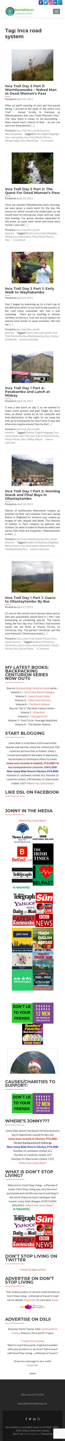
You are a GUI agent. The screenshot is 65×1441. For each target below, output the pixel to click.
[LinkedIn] (55, 2)
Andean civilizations (36, 542)
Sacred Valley (26, 648)
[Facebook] (40, 2)
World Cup (32, 140)
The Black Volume (39, 704)
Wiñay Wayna (34, 439)
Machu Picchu (42, 137)
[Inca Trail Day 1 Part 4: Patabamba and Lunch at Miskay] (32, 366)
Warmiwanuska (13, 133)
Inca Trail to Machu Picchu (44, 435)
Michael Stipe (12, 140)
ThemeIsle (46, 1433)
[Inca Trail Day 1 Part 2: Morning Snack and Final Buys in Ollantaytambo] (32, 469)
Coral (36, 233)
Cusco (29, 332)
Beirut (8, 545)
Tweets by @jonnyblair (33, 1269)
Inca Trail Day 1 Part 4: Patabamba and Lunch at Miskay (27, 391)
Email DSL (30, 1299)
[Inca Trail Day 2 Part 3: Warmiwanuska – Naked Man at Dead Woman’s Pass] (32, 64)
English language (50, 133)
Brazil (37, 133)
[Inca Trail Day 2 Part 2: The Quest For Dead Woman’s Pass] (32, 167)
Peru (29, 130)
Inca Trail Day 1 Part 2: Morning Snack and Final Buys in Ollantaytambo (32, 495)
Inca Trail (21, 130)
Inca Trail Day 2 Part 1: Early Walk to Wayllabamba (29, 290)
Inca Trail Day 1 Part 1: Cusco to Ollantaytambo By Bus (30, 599)
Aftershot (39, 712)
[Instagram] (50, 2)
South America (41, 130)
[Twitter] (45, 2)
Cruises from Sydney (32, 1341)
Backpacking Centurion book (33, 688)
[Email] (60, 2)
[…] (32, 125)
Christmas (10, 645)
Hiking (8, 236)
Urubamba (11, 339)
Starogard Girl (39, 716)
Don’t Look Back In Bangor (39, 692)
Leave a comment (28, 339)
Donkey (30, 432)
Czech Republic (48, 233)
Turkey (54, 336)
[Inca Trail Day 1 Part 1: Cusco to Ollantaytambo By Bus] (32, 576)
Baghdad (53, 542)
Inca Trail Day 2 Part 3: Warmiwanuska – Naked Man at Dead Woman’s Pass (30, 89)
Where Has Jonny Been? (40, 783)
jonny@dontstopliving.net (32, 1403)
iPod (34, 236)
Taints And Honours (39, 700)
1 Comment (46, 140)
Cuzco (19, 638)
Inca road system (14, 137)
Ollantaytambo (35, 336)
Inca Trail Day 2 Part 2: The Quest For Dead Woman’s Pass (32, 191)
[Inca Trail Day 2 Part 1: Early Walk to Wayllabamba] (32, 267)
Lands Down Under (39, 696)
